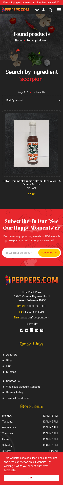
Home (18, 40)
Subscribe (47, 252)
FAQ (8, 366)
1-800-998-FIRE (36, 306)
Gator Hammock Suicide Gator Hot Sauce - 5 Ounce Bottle (32, 182)
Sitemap (11, 372)
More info (10, 470)
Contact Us (13, 381)
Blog (9, 360)
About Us (11, 354)
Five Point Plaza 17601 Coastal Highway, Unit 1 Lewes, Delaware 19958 (32, 296)
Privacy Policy (14, 392)
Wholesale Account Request (23, 386)
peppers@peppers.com (35, 317)
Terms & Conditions (17, 398)
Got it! (31, 477)
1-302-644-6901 (34, 311)
